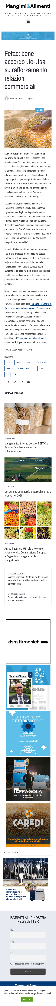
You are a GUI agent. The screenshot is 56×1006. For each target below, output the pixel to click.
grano (28, 362)
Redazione (18, 99)
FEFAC (18, 362)
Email (12, 952)
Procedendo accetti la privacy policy (29, 963)
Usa (14, 374)
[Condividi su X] (15, 381)
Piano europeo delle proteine (31, 338)
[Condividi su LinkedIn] (21, 381)
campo (9, 362)
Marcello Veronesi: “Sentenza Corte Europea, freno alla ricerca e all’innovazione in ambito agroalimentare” (28, 579)
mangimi (9, 368)
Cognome (14, 941)
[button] (28, 21)
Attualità (40, 110)
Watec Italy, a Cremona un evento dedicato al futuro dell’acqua (27, 597)
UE (7, 374)
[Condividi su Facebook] (8, 381)
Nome (12, 930)
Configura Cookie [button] (11, 999)
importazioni (41, 362)
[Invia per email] (28, 381)
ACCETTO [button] (27, 999)
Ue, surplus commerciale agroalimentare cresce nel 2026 (27, 493)
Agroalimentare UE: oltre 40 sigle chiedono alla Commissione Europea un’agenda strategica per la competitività (25, 554)
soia (41, 368)
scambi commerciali (26, 368)
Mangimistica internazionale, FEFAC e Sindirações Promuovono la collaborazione (26, 447)
